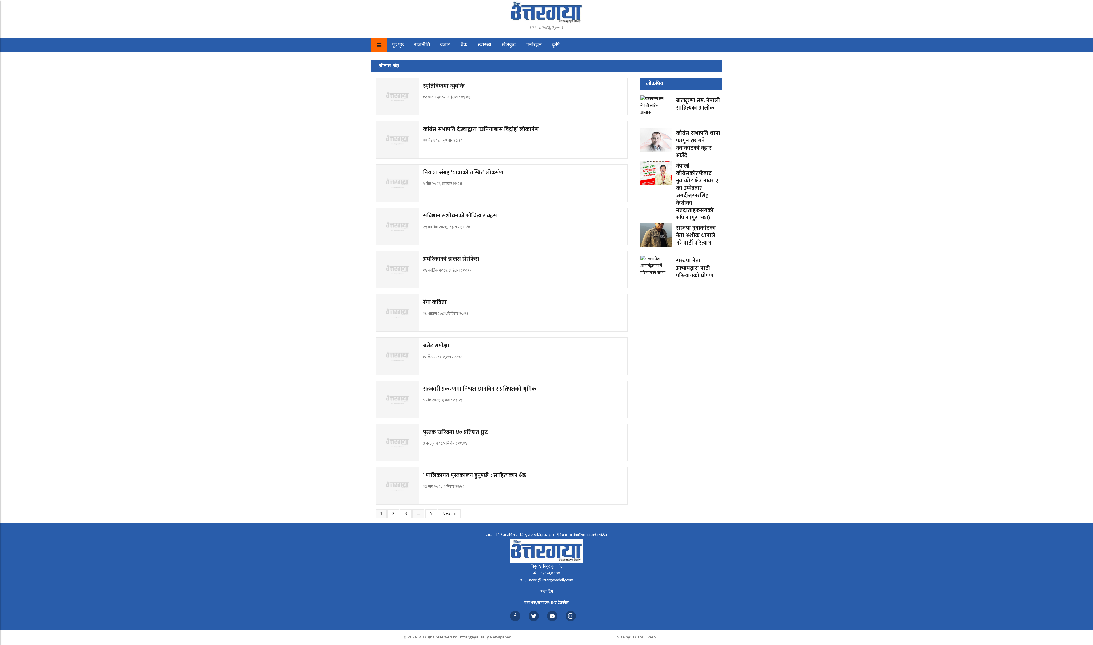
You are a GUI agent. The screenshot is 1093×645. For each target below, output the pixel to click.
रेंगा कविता (435, 302)
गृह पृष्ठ (398, 44)
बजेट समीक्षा (436, 345)
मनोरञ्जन (534, 44)
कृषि (556, 44)
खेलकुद (509, 44)
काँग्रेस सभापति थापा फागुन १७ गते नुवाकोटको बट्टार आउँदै (698, 144)
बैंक (464, 44)
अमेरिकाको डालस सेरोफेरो (451, 259)
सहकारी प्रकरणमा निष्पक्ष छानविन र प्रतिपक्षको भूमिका (480, 389)
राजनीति (422, 44)
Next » (449, 514)
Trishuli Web (644, 637)
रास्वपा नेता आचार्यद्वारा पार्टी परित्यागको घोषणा (695, 268)
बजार (445, 44)
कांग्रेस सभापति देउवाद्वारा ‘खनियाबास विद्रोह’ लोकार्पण (481, 129)
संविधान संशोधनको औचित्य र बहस (460, 216)
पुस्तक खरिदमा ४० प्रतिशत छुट (455, 432)
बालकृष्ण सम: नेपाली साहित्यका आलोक (698, 104)
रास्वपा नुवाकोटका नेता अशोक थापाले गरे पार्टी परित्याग (696, 235)
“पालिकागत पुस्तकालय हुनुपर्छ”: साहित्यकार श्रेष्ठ (474, 475)
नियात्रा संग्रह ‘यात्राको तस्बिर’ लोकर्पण (463, 172)
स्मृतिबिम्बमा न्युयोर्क (444, 86)
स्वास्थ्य (484, 44)
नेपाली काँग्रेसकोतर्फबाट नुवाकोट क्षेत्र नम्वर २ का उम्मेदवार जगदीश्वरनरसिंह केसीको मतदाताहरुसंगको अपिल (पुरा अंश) (697, 192)
